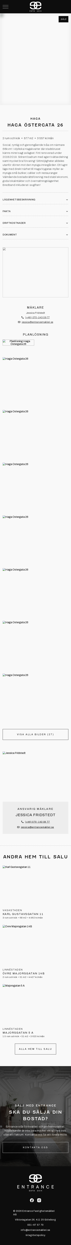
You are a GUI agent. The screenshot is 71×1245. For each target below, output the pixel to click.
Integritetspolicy (35, 1235)
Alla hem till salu (35, 1049)
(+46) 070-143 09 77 (37, 317)
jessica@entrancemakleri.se (37, 322)
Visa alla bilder (35, 89)
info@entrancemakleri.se (35, 1230)
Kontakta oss (35, 1147)
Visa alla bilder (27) (35, 734)
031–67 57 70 (35, 1225)
